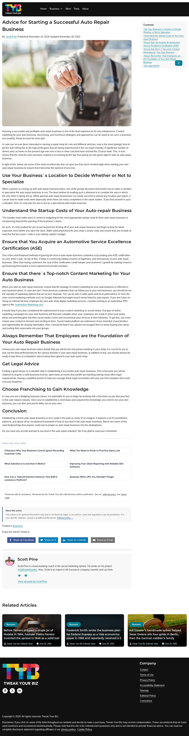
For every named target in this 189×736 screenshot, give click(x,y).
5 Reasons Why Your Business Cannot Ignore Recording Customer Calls (34, 452)
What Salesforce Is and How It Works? (24, 463)
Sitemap (144, 690)
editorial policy (109, 494)
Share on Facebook (23, 540)
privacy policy (68, 729)
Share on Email (104, 540)
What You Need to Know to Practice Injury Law (95, 450)
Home (43, 9)
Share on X (50, 540)
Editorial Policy (148, 695)
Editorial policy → (65, 518)
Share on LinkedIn (76, 540)
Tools (76, 9)
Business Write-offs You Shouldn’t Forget (92, 476)
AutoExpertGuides (27, 569)
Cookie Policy (84, 729)
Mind (68, 9)
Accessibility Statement (152, 685)
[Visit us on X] (12, 691)
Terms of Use (147, 675)
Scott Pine (11, 36)
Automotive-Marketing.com (29, 304)
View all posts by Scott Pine (32, 581)
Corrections (146, 701)
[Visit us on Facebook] (5, 691)
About (85, 9)
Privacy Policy (147, 680)
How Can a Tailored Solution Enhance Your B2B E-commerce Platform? (31, 478)
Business (54, 9)
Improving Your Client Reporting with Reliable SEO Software (97, 465)
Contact (144, 669)
